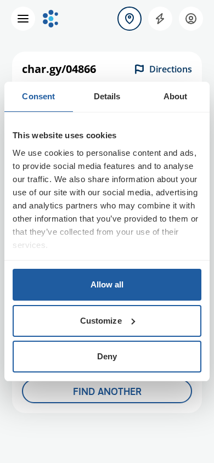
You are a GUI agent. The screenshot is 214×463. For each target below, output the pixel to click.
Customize (101, 320)
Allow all (107, 284)
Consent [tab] (38, 96)
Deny (107, 356)
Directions (170, 69)
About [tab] (176, 96)
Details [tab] (107, 96)
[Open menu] (23, 19)
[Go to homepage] (50, 18)
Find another (107, 391)
